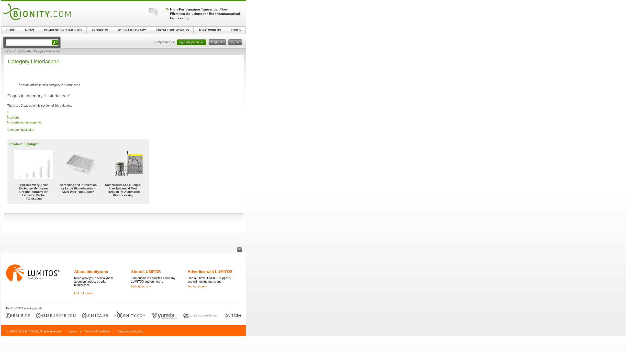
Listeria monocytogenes (26, 122)
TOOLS (236, 30)
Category (13, 130)
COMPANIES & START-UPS (63, 30)
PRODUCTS (99, 30)
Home (7, 51)
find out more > (84, 293)
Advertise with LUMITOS (210, 272)
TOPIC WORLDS (210, 30)
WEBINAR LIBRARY (132, 30)
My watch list (166, 42)
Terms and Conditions (97, 331)
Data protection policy (130, 331)
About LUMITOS (146, 272)
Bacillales (27, 130)
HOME (10, 30)
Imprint (72, 331)
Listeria (15, 117)
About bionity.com (91, 272)
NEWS (29, 30)
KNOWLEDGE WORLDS (172, 30)
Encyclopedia (23, 51)
